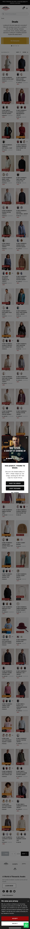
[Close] (28, 901)
